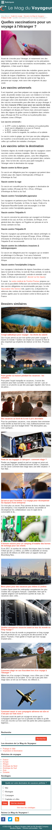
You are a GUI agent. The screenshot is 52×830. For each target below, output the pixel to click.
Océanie (6, 772)
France (5, 760)
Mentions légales (15, 828)
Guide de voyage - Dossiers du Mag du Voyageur (27, 16)
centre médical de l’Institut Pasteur (25, 281)
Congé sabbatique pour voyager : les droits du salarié (24, 335)
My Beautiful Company (40, 826)
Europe (5, 762)
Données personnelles (30, 828)
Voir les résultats (17, 803)
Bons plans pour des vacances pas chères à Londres (23, 587)
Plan (40, 828)
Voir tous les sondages (26, 808)
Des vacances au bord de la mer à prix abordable (22, 419)
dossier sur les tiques (36, 277)
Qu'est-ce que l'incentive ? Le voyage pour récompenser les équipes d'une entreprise (25, 502)
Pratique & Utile (6, 18)
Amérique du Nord (10, 766)
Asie (4, 770)
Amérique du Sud (10, 768)
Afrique (5, 764)
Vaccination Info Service (11, 289)
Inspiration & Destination (12, 751)
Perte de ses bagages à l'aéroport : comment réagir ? (24, 459)
